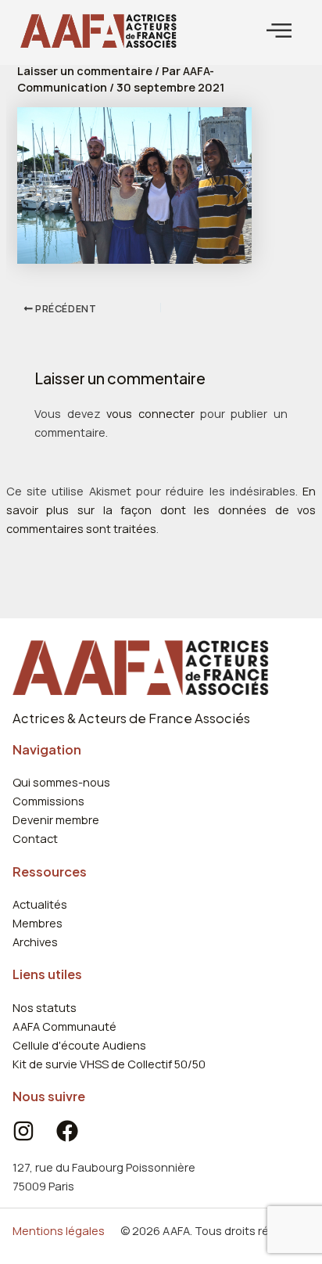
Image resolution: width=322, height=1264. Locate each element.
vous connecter (150, 413)
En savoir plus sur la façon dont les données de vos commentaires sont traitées (161, 509)
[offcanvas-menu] (279, 31)
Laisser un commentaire (84, 70)
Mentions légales (59, 1230)
